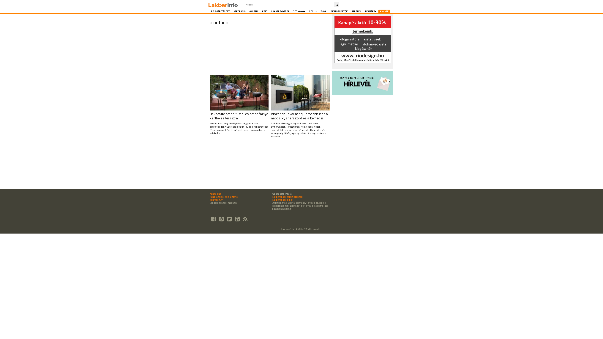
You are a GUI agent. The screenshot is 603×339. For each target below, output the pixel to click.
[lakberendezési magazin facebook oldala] (213, 219)
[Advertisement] (270, 51)
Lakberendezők (339, 11)
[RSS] (245, 219)
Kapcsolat (215, 193)
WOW (323, 11)
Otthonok (299, 11)
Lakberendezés (280, 11)
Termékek (370, 11)
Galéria (253, 11)
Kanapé (384, 11)
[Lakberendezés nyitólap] (223, 4)
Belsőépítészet (220, 11)
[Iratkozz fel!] (362, 93)
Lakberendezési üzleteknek (287, 196)
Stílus (313, 11)
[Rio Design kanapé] (362, 62)
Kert (265, 11)
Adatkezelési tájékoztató (224, 196)
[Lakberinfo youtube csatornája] (237, 219)
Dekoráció (240, 11)
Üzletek (356, 11)
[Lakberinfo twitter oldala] (229, 219)
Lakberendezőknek (282, 199)
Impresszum (216, 199)
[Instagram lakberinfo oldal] (221, 219)
